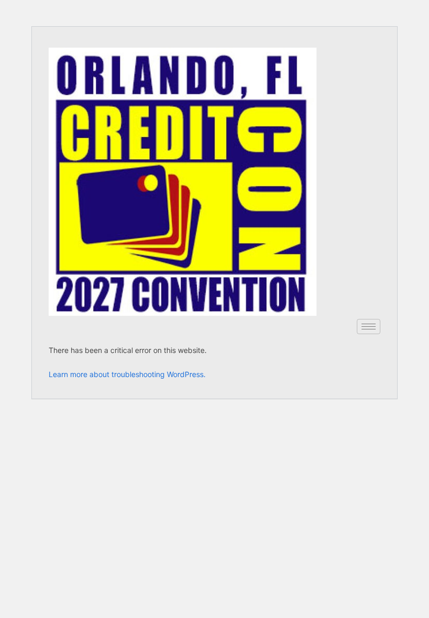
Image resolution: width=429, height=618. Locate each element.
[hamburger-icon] (368, 326)
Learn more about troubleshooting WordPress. (127, 374)
